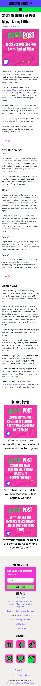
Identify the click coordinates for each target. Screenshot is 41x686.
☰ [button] (20, 9)
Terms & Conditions (20, 675)
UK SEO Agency (23, 615)
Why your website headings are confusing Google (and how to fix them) (20, 543)
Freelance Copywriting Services (20, 611)
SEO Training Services (20, 620)
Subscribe (20, 587)
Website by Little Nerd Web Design (20, 683)
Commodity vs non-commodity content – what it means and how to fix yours (20, 444)
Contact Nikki (20, 628)
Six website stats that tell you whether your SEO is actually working (20, 494)
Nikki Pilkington (21, 3)
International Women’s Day (13, 90)
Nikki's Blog (20, 624)
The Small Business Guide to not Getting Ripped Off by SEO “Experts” (20, 604)
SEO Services (20, 597)
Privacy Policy (20, 670)
